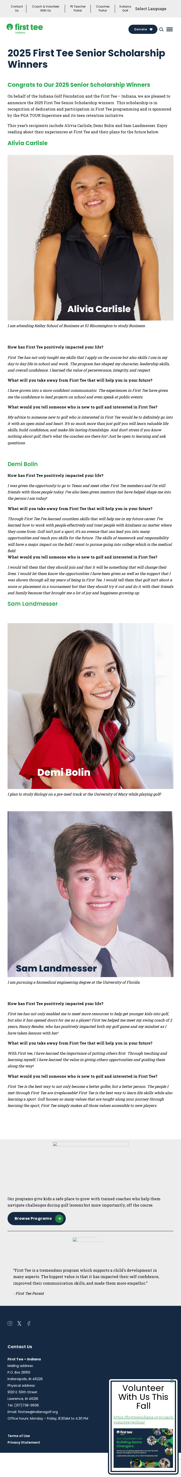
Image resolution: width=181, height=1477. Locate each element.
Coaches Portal (103, 8)
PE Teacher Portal (78, 8)
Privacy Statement (24, 1442)
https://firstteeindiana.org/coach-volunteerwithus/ (144, 1420)
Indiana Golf (125, 8)
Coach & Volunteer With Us (45, 8)
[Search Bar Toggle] (161, 29)
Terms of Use (19, 1435)
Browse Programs (33, 1218)
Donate (140, 29)
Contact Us (17, 8)
